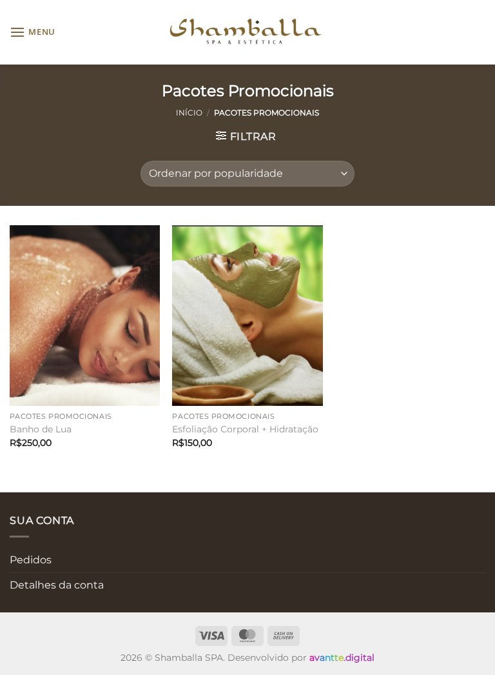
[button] (32, 32)
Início (189, 112)
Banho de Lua (41, 429)
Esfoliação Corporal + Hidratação (245, 429)
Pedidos (31, 560)
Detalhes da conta (57, 585)
